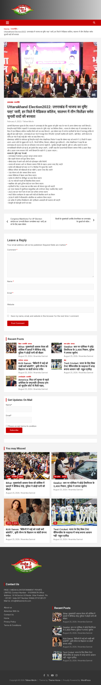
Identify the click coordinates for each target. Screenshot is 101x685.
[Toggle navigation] (7, 23)
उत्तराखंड (10, 102)
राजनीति (17, 102)
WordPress (86, 680)
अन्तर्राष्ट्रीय (21, 377)
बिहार (19, 344)
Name (10, 281)
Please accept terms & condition (22, 426)
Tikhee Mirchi (28, 121)
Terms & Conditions (12, 625)
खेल (65, 360)
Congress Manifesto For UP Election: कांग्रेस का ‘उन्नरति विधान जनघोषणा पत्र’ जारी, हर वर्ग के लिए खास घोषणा (28, 222)
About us (8, 607)
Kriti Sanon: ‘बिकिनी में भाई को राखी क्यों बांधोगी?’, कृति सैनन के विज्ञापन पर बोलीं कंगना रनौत (33, 366)
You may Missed (16, 448)
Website (10, 304)
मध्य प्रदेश (67, 344)
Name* (9, 405)
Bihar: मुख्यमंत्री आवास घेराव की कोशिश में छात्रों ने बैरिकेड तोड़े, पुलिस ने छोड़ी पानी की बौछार (33, 349)
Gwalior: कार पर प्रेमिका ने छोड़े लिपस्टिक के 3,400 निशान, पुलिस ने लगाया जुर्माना (79, 349)
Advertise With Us (11, 611)
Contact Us (9, 614)
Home (6, 618)
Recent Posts (16, 339)
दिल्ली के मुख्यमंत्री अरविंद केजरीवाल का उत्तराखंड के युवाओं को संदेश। (72, 220)
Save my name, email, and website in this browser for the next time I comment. (45, 316)
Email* (8, 415)
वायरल (30, 344)
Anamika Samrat (41, 356)
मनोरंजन (20, 360)
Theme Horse (54, 680)
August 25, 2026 (25, 356)
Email (10, 293)
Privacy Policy (10, 622)
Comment (12, 250)
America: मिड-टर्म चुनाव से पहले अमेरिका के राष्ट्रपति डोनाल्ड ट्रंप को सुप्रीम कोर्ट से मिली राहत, (33, 382)
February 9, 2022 (14, 121)
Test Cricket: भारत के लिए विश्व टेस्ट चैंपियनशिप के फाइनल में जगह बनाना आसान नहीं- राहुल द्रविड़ (79, 366)
